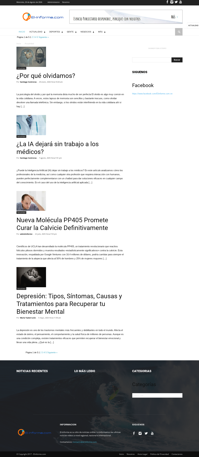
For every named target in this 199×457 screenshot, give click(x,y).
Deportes (54, 32)
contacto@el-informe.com (85, 442)
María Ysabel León (28, 318)
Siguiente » (44, 37)
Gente (70, 32)
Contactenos (177, 454)
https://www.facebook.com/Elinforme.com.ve (152, 93)
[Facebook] (167, 2)
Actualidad (35, 32)
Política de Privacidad (159, 454)
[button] (179, 34)
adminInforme (26, 234)
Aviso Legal (142, 454)
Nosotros (65, 2)
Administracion (54, 2)
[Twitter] (176, 2)
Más (100, 32)
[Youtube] (181, 2)
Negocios (86, 32)
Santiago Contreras (28, 82)
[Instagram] (172, 2)
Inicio (22, 32)
